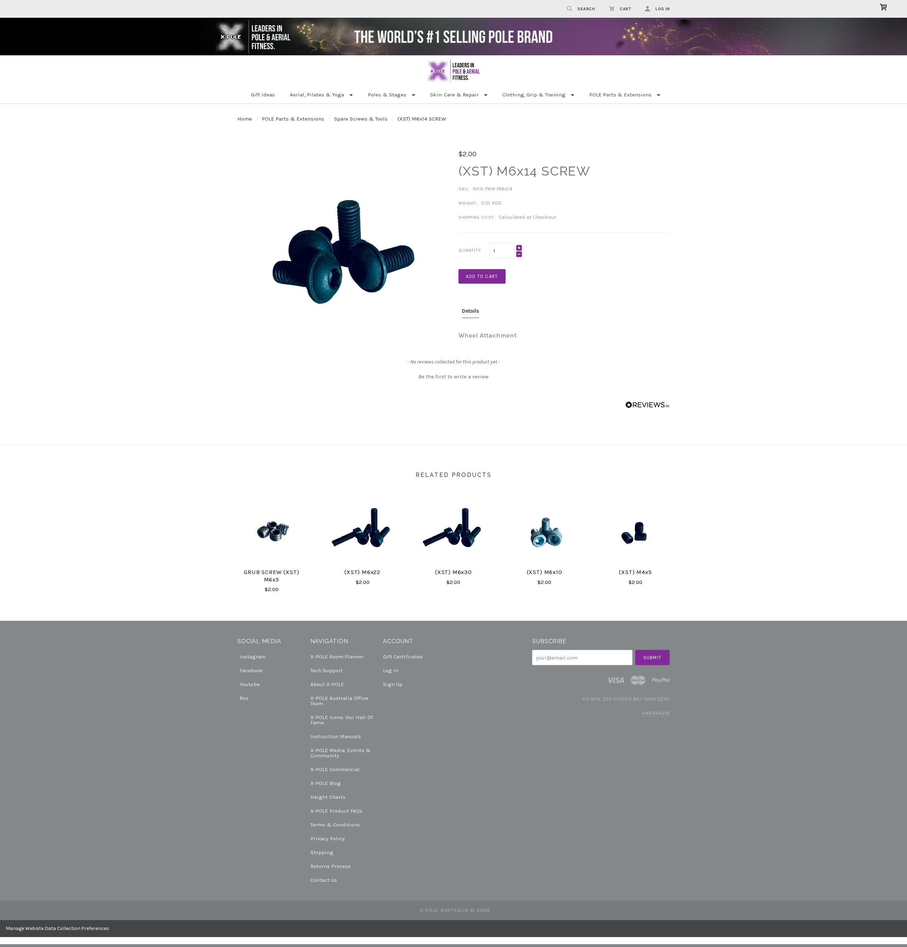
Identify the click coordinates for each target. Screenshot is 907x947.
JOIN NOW (454, 532)
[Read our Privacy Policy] (519, 512)
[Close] (540, 391)
